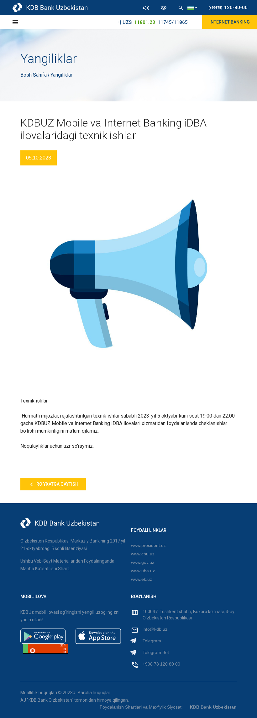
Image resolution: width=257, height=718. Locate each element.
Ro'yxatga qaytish (56, 484)
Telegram (152, 640)
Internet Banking (229, 21)
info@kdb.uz (155, 629)
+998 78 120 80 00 (161, 664)
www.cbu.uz (143, 553)
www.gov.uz (142, 562)
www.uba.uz (143, 570)
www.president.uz (148, 545)
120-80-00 (228, 7)
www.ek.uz (141, 579)
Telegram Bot (156, 652)
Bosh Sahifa (34, 75)
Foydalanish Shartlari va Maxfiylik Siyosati (141, 707)
